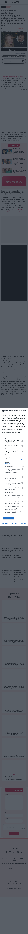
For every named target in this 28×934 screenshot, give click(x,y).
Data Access (14, 523)
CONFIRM (8, 518)
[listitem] (14, 437)
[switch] (22, 441)
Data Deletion (5, 523)
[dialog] (14, 467)
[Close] (25, 410)
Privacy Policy (22, 523)
